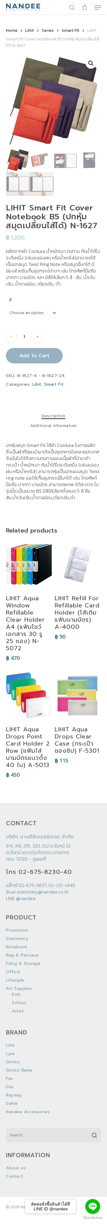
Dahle (12, 1104)
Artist (18, 1011)
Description (53, 416)
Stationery (17, 939)
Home (12, 30)
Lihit (29, 30)
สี (10, 300)
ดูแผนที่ (39, 858)
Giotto (13, 1062)
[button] (91, 63)
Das (10, 1087)
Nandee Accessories (28, 1112)
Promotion (17, 930)
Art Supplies (19, 989)
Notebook (16, 947)
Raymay (14, 1095)
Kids (16, 995)
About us (16, 1168)
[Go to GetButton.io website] (92, 1218)
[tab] (53, 416)
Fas (9, 1079)
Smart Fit (70, 30)
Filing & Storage (23, 964)
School (19, 1003)
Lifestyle (15, 980)
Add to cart (34, 355)
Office (13, 972)
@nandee (26, 898)
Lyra (10, 1054)
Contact (14, 1176)
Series (48, 30)
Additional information (53, 426)
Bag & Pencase (22, 955)
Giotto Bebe (19, 1070)
